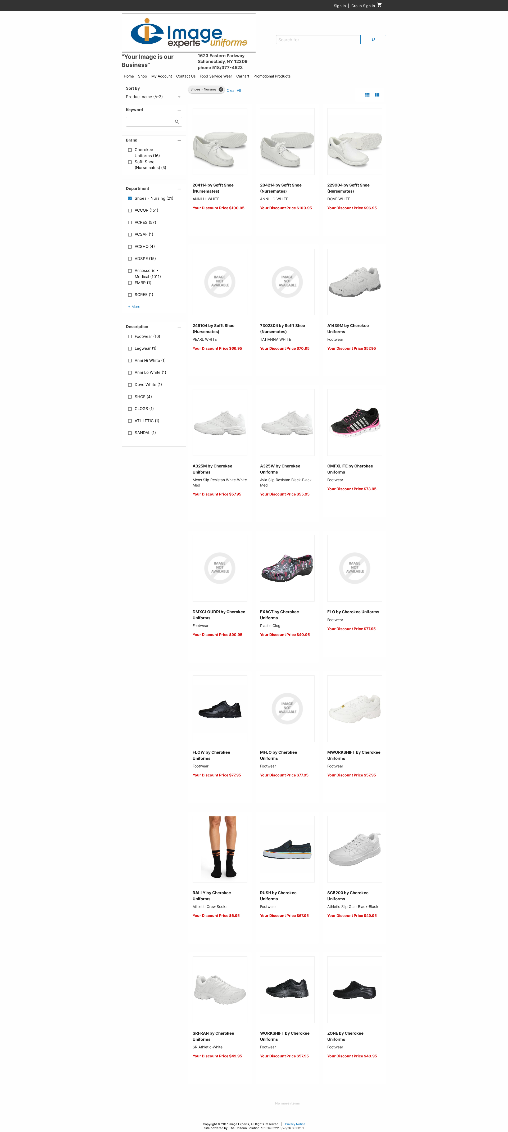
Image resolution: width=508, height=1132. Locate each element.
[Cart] (379, 6)
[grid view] (377, 95)
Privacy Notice (295, 1124)
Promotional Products (272, 76)
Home (129, 76)
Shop (142, 76)
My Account (161, 76)
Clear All (234, 90)
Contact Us (186, 76)
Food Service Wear (216, 76)
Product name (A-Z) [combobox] (144, 96)
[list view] (367, 95)
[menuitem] (129, 77)
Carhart (242, 76)
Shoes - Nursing (203, 89)
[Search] (373, 39)
